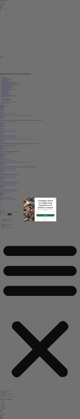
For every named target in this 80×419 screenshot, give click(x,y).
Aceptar (45, 215)
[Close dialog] (55, 198)
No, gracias (45, 219)
